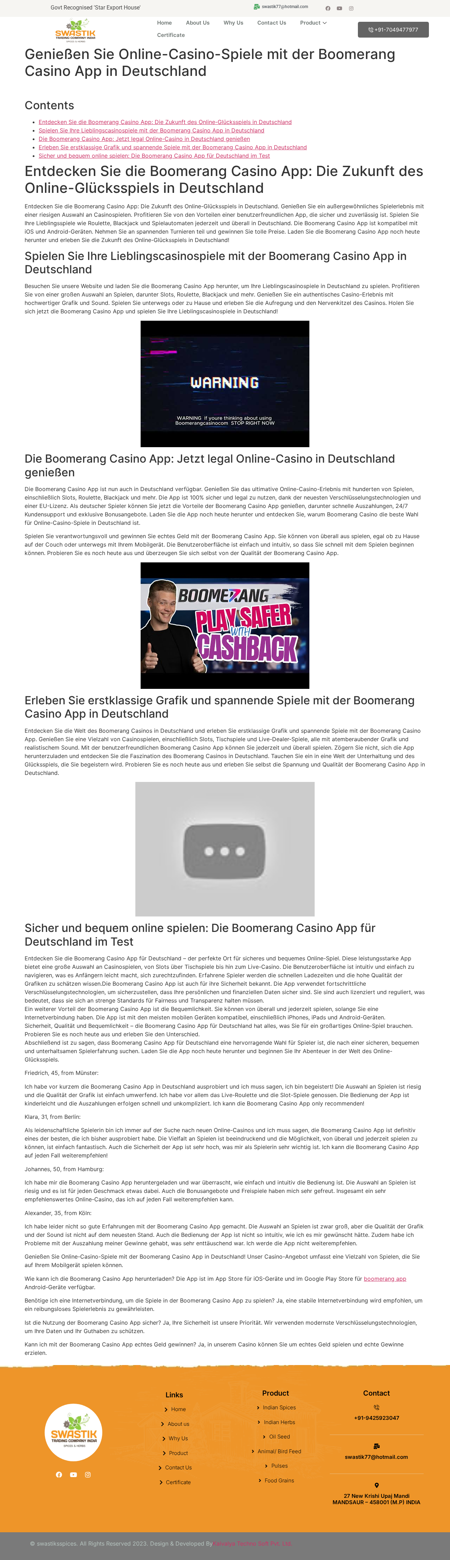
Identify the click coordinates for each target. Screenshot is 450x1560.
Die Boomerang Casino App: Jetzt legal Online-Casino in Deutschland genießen (144, 138)
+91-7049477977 (396, 29)
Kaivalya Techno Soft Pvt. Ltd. (252, 1543)
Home (164, 22)
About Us (198, 22)
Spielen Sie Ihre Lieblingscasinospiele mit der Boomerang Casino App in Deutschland (151, 130)
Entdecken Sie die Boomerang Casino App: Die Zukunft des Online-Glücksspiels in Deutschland (165, 121)
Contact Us (271, 22)
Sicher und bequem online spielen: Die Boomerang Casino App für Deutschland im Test (154, 155)
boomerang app (385, 1278)
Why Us (233, 22)
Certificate (171, 35)
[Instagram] (351, 8)
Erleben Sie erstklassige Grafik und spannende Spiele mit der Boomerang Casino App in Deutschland (173, 147)
